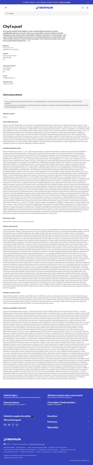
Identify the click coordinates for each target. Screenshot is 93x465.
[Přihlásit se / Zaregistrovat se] (83, 7)
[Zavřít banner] (87, 2)
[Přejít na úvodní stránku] (44, 7)
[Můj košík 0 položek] (87, 7)
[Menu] (6, 7)
